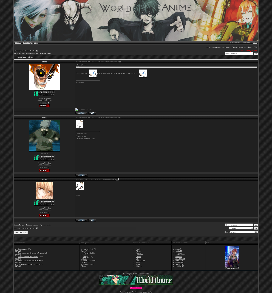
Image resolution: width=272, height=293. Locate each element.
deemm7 (179, 253)
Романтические (232, 268)
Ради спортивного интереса (29, 260)
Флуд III (86, 249)
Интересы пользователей (28, 257)
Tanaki (44, 117)
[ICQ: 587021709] (92, 113)
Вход (36, 43)
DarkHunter (140, 260)
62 (120, 117)
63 (117, 179)
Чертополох (22, 249)
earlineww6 (180, 262)
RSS (255, 43)
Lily (137, 259)
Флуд (85, 257)
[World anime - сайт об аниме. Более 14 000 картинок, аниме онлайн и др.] (136, 284)
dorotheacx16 (181, 255)
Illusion (138, 253)
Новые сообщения (213, 47)
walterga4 (179, 264)
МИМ (138, 264)
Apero (44, 61)
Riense (138, 251)
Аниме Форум (19, 53)
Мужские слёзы (45, 53)
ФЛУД (18, 251)
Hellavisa (139, 255)
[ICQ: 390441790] (92, 220)
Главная (18, 43)
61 (120, 61)
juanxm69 (179, 260)
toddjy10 (179, 251)
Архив (35, 53)
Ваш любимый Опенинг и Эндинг (31, 253)
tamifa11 (179, 257)
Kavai (138, 262)
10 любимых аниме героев (28, 264)
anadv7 (178, 249)
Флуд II (86, 253)
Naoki (138, 249)
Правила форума (239, 47)
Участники (226, 47)
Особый (29, 53)
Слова (85, 264)
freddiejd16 (180, 266)
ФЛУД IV (86, 260)
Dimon (138, 257)
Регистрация (27, 43)
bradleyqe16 (180, 259)
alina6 (44, 179)
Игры (84, 266)
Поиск (249, 47)
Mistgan (139, 266)
